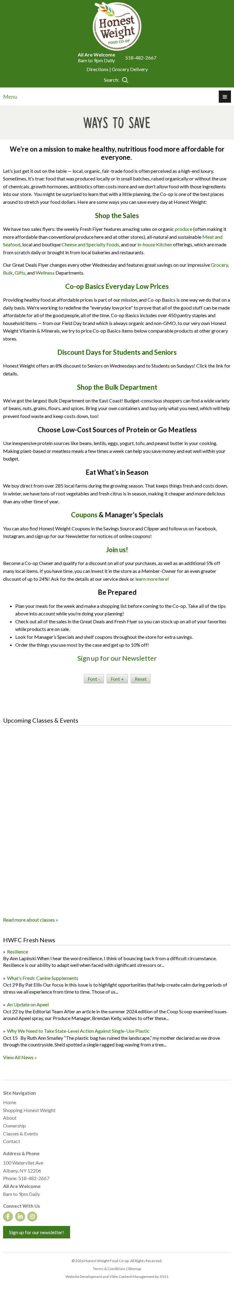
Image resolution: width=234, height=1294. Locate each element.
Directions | (99, 69)
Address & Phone (21, 1153)
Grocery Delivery (130, 69)
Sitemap (134, 1268)
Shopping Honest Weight (29, 1110)
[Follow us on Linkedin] (20, 1216)
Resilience (17, 951)
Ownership (14, 1125)
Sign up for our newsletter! (36, 1232)
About (9, 1118)
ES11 (164, 1276)
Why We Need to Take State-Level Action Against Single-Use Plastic (78, 1031)
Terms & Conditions (109, 1268)
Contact (11, 1141)
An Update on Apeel (28, 1004)
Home (9, 1102)
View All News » (20, 1057)
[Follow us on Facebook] (8, 1216)
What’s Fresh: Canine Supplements (42, 978)
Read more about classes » (30, 920)
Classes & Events (20, 1133)
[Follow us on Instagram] (32, 1216)
